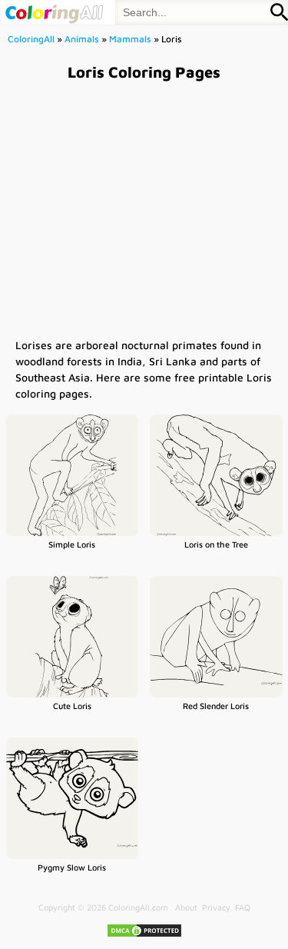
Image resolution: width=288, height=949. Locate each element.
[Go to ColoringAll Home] (54, 12)
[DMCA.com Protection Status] (144, 935)
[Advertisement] (144, 208)
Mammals (130, 39)
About (186, 907)
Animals (82, 39)
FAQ (242, 907)
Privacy (216, 907)
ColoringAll (31, 39)
